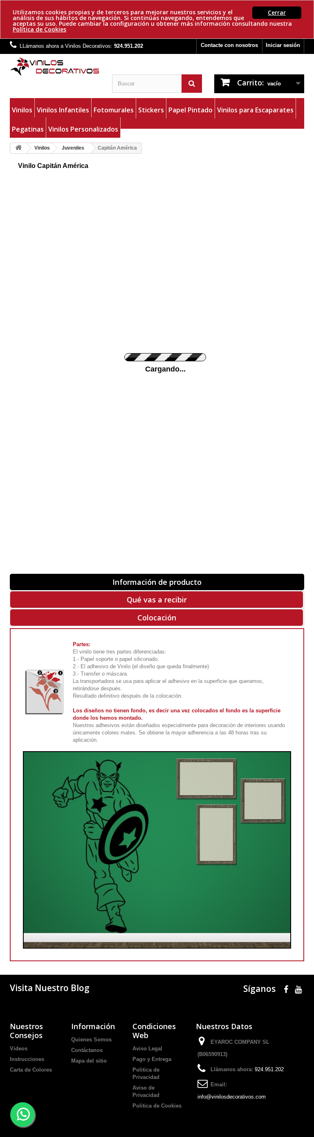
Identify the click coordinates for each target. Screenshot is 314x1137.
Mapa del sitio (89, 1061)
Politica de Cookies (157, 1106)
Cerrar (277, 12)
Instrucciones (27, 1059)
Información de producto (157, 582)
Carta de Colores (31, 1070)
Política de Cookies (39, 29)
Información (93, 1026)
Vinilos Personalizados (83, 129)
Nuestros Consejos (26, 1030)
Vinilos (22, 109)
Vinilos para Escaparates (255, 109)
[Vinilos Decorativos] (55, 66)
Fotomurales (114, 109)
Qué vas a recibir (157, 599)
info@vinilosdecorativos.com (231, 1097)
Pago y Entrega (151, 1059)
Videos (18, 1048)
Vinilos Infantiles (63, 109)
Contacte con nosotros (229, 45)
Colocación (156, 617)
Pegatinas (28, 129)
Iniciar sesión (283, 45)
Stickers (151, 109)
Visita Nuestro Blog (50, 988)
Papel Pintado (190, 109)
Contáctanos (87, 1050)
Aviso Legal (147, 1048)
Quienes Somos (91, 1039)
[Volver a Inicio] (18, 148)
